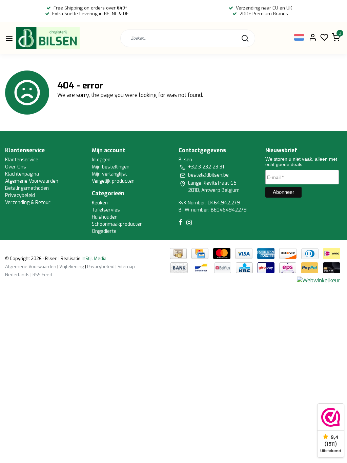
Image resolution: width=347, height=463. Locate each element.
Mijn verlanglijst (109, 174)
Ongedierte (104, 231)
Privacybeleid (20, 195)
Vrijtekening (71, 266)
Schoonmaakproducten (117, 224)
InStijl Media (93, 258)
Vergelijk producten (113, 181)
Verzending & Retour (27, 202)
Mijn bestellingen (110, 167)
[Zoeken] (245, 38)
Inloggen (101, 160)
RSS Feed (42, 275)
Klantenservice (21, 160)
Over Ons (15, 167)
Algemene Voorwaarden (31, 181)
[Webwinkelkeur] (318, 280)
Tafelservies (106, 210)
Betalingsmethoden (27, 188)
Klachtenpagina (22, 174)
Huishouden (105, 217)
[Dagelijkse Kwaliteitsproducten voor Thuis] (48, 38)
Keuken (100, 203)
